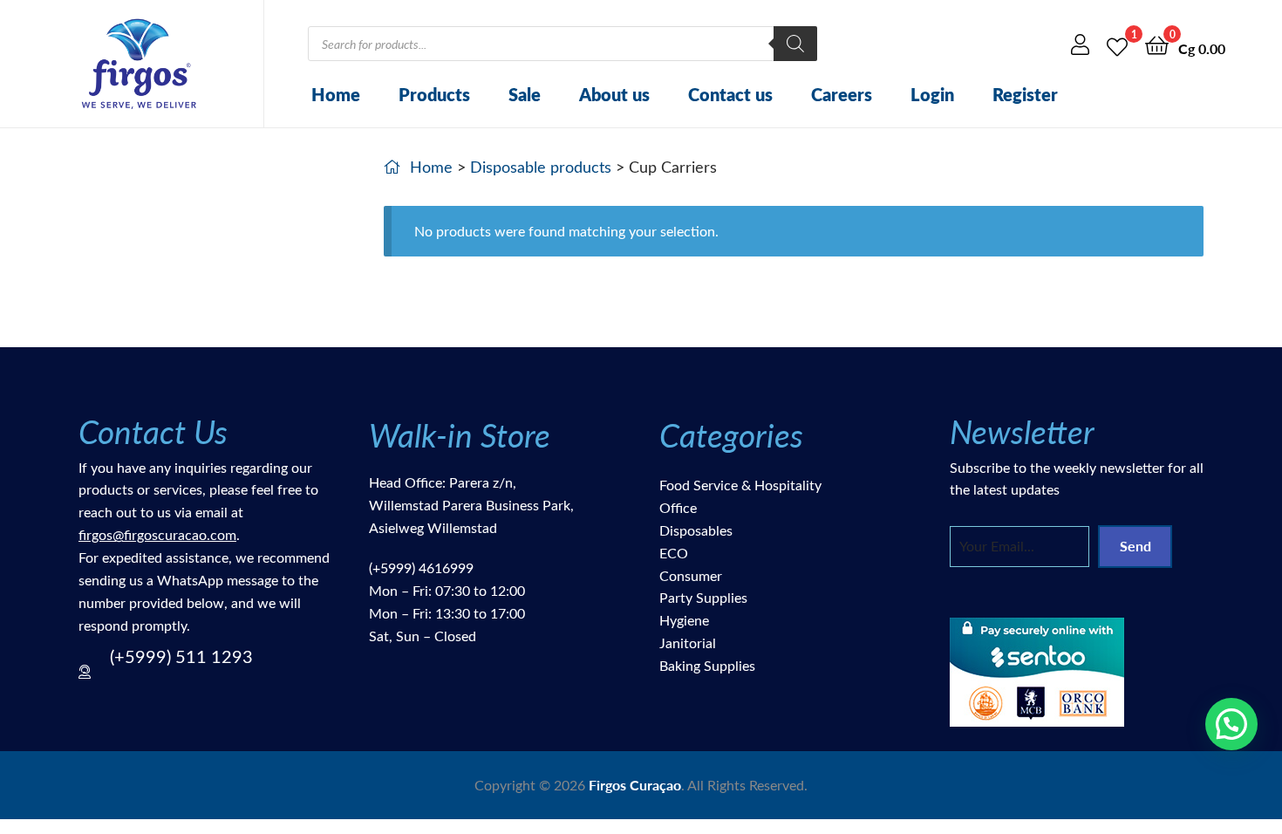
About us (614, 94)
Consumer (690, 575)
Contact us (730, 94)
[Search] (795, 43)
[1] (1117, 44)
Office (678, 507)
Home (335, 94)
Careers (841, 94)
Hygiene (684, 620)
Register (1025, 94)
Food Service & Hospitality (740, 484)
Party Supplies (703, 597)
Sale (524, 94)
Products (434, 94)
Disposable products (540, 166)
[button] (1231, 724)
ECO (673, 552)
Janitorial (687, 642)
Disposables (696, 530)
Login (932, 94)
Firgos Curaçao (635, 785)
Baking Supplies (707, 665)
